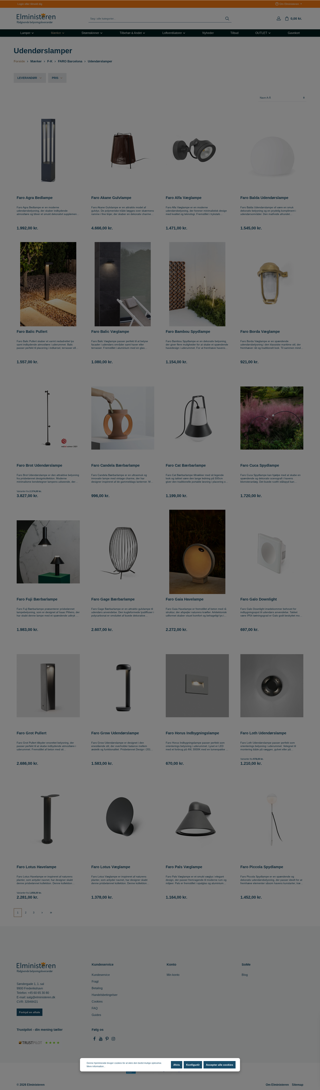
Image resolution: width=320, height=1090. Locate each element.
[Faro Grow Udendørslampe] (122, 686)
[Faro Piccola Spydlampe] (272, 819)
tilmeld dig (36, 3)
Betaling (97, 988)
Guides (96, 1014)
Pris (55, 77)
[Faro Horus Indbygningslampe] (197, 686)
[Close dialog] (311, 1018)
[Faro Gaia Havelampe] (197, 552)
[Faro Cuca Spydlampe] (272, 418)
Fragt (95, 981)
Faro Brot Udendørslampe (39, 465)
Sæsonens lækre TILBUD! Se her (158, 3)
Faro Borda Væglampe (260, 331)
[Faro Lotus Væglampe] (122, 819)
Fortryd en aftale (29, 1012)
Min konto (173, 974)
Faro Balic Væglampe (110, 331)
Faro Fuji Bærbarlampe (37, 599)
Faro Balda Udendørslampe (264, 198)
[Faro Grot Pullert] (48, 686)
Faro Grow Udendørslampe (115, 733)
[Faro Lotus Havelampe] (48, 819)
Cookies (97, 1001)
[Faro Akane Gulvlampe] (122, 150)
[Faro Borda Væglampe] (272, 284)
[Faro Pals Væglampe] (197, 819)
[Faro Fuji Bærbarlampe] (48, 552)
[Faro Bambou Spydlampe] (197, 284)
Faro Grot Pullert (31, 733)
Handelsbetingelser (104, 994)
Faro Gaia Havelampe (185, 599)
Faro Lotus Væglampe (110, 867)
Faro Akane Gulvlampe (111, 198)
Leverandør (27, 77)
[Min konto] (278, 18)
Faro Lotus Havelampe (36, 867)
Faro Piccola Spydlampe (261, 867)
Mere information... (96, 1066)
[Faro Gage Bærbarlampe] (122, 552)
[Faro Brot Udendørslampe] (48, 418)
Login (20, 3)
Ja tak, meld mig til (208, 1069)
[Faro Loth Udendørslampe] (272, 686)
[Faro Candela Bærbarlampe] (122, 418)
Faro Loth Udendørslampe (263, 733)
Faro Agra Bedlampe (35, 198)
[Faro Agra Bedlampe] (48, 150)
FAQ (95, 1008)
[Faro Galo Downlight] (272, 552)
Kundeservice (101, 974)
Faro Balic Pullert (32, 331)
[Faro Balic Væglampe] (122, 284)
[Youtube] (101, 1039)
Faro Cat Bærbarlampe (186, 465)
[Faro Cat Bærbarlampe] (197, 418)
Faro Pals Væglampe (184, 867)
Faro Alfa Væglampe (183, 198)
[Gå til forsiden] (36, 18)
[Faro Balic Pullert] (48, 284)
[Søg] (227, 18)
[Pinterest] (107, 1039)
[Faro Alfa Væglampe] (197, 150)
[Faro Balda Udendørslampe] (272, 150)
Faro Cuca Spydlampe (259, 465)
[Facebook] (94, 1039)
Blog (245, 974)
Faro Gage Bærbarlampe (113, 599)
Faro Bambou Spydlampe (188, 331)
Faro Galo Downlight (258, 599)
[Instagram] (113, 1039)
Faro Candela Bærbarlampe (115, 465)
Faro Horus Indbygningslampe (192, 733)
